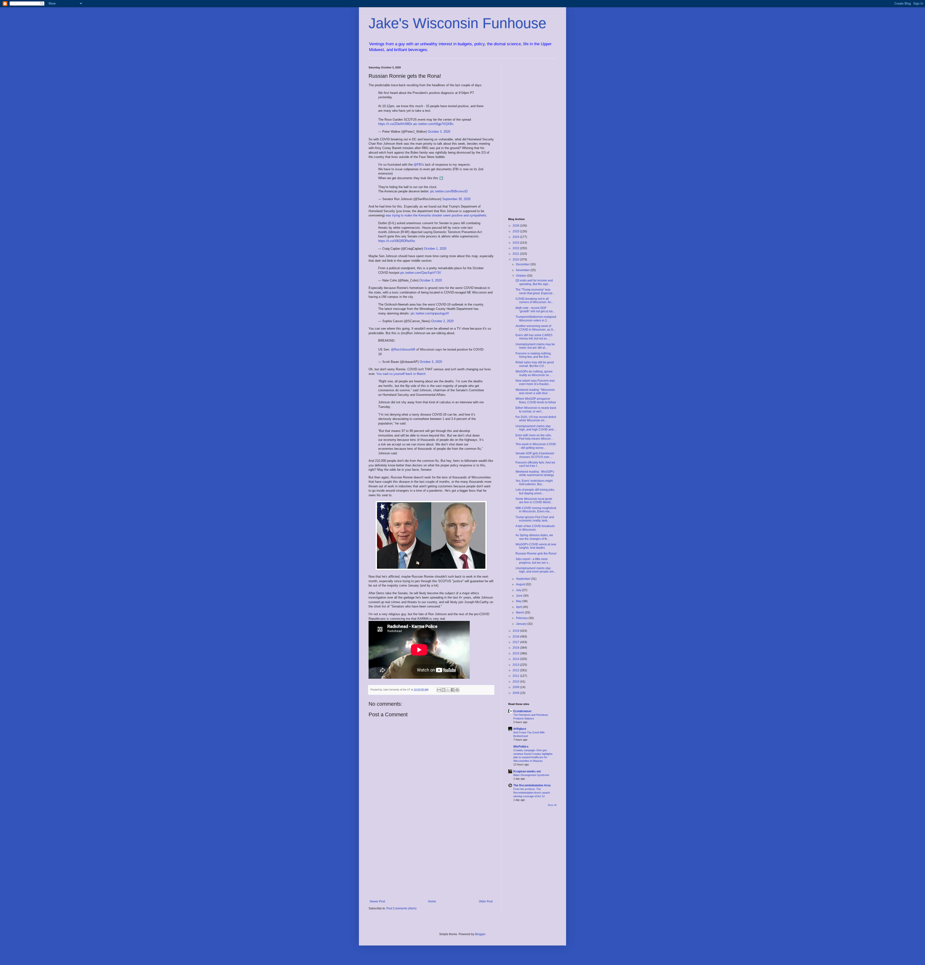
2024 (516, 237)
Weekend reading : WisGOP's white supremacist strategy (534, 473)
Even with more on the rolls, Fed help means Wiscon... (534, 437)
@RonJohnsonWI (403, 349)
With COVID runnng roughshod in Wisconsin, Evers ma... (535, 509)
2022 (516, 248)
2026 (516, 225)
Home (432, 901)
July (519, 590)
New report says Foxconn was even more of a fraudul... (535, 382)
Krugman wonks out (527, 771)
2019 (516, 630)
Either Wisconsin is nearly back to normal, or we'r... (535, 409)
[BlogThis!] (443, 689)
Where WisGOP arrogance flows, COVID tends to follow (535, 400)
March (520, 612)
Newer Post (377, 901)
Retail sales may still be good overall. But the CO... (534, 364)
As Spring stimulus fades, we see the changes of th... (534, 537)
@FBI (418, 164)
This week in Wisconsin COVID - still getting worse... (535, 446)
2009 (516, 687)
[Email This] (438, 689)
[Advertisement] (431, 860)
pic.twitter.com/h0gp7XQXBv (433, 124)
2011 (516, 676)
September (523, 578)
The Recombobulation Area (532, 785)
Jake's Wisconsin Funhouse (457, 23)
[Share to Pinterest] (457, 689)
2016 (516, 647)
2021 (516, 253)
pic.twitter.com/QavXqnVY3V (420, 272)
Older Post (486, 901)
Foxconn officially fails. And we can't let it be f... (535, 464)
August (521, 584)
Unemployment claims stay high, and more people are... (535, 570)
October (521, 275)
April (519, 607)
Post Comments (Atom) (401, 908)
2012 (516, 670)
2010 (516, 681)
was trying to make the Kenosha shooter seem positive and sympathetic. (437, 215)
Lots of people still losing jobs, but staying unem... (535, 491)
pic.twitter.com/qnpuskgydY (430, 313)
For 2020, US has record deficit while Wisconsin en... (535, 418)
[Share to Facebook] (452, 689)
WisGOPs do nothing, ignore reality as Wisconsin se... (534, 373)
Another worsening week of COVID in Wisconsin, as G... (535, 327)
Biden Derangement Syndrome (531, 775)
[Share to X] (448, 689)
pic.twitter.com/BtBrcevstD (449, 191)
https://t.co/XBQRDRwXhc (396, 241)
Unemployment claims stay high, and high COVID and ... (535, 427)
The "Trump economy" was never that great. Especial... (535, 291)
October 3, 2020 (439, 131)
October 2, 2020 (442, 321)
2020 (516, 259)
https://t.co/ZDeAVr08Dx (395, 124)
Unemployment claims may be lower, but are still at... (535, 346)
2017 (516, 642)
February (522, 618)
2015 (516, 653)
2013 (516, 664)
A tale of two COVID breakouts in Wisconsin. (535, 527)
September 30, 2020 (456, 199)
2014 (516, 659)
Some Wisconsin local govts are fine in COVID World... (534, 500)
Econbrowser (522, 711)
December (523, 264)
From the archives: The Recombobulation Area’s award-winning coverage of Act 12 (531, 793)
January (521, 624)
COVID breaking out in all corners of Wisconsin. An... (534, 300)
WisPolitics (521, 746)
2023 (516, 242)
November (523, 270)
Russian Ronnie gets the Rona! (535, 553)
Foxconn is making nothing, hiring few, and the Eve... (533, 355)
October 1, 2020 (435, 248)
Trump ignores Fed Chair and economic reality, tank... (534, 518)
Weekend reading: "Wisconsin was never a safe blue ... (535, 391)
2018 (516, 636)
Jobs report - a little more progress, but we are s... (532, 560)
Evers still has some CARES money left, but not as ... (533, 336)
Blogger (480, 934)
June (519, 595)
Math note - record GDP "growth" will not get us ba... (535, 309)
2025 (516, 231)
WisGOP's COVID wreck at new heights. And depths (535, 546)
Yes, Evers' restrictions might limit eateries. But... (534, 482)
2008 (516, 693)
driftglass (519, 728)
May (519, 601)
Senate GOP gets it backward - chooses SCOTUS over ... (535, 455)
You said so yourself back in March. (401, 374)
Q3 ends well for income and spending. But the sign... (534, 282)
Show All (552, 805)
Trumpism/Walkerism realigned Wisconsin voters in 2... (535, 318)
